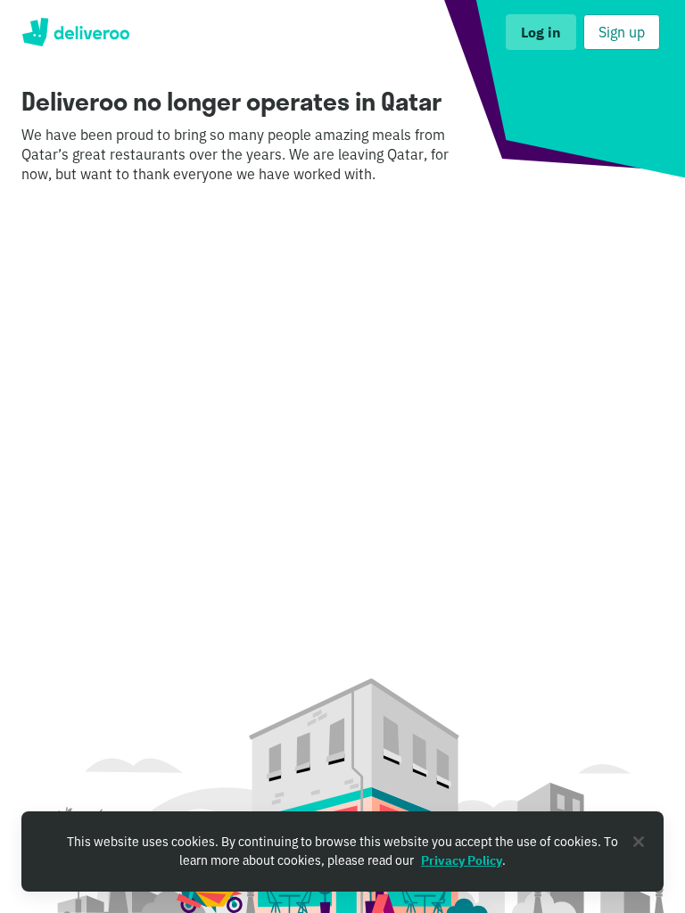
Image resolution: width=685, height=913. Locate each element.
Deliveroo (75, 32)
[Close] (638, 841)
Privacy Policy (461, 860)
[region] (342, 851)
